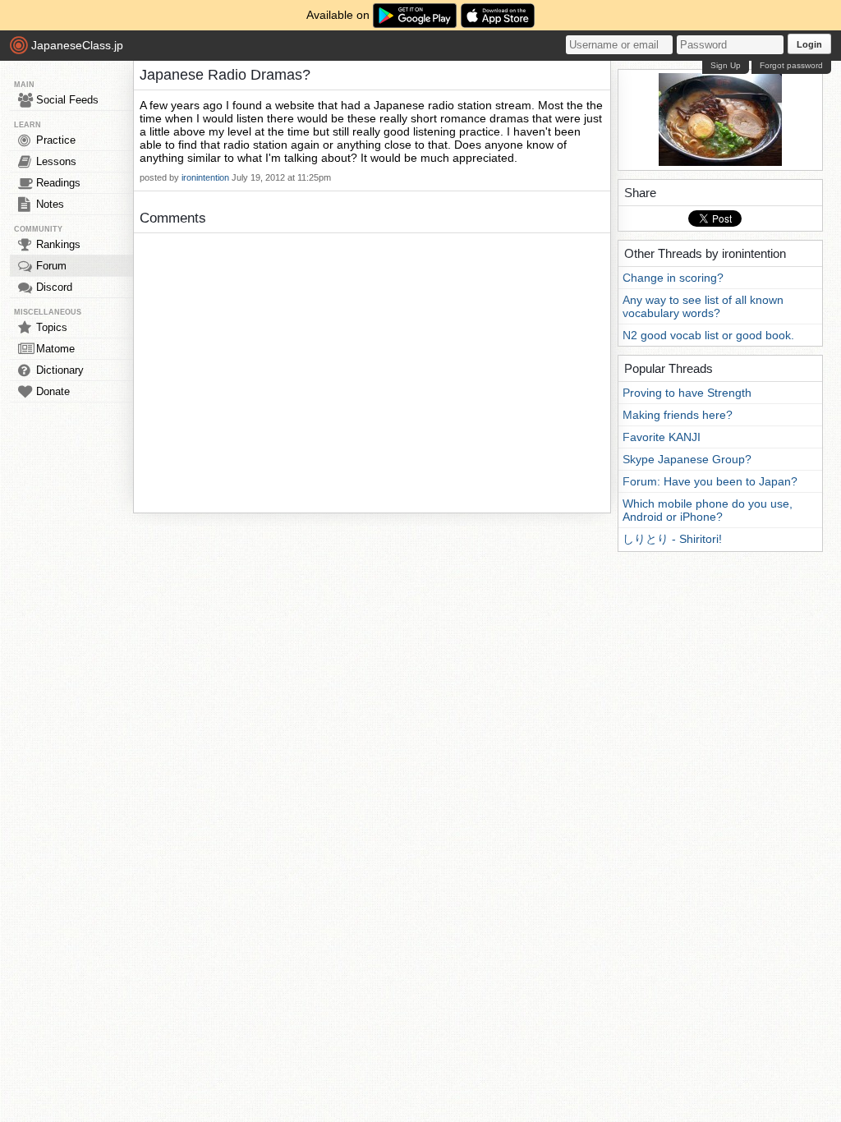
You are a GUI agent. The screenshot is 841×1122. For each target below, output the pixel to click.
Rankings (58, 244)
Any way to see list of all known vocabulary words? (703, 306)
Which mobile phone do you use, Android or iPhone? (708, 510)
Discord (54, 287)
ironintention (205, 177)
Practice (56, 140)
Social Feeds (67, 100)
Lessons (56, 161)
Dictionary (60, 370)
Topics (51, 327)
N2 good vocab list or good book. (708, 335)
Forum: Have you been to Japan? (710, 481)
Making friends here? (678, 414)
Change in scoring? (673, 277)
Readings (58, 183)
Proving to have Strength (687, 392)
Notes (50, 204)
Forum (51, 266)
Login (809, 44)
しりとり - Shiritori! (672, 538)
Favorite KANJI (662, 437)
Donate (53, 391)
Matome (55, 349)
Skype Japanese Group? (687, 459)
